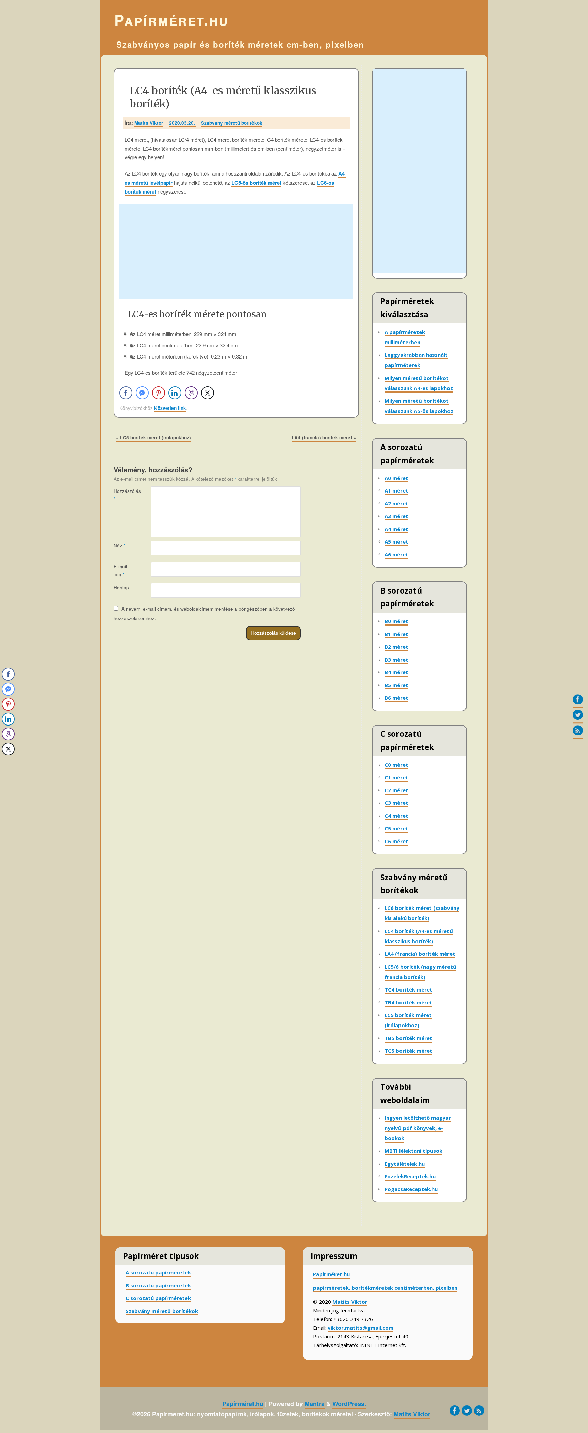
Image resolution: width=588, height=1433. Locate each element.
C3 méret (396, 802)
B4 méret (396, 672)
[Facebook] (578, 701)
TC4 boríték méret (408, 989)
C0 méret (396, 764)
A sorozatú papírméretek (158, 1272)
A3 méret (396, 516)
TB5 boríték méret (408, 1038)
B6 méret (396, 697)
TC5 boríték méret (408, 1050)
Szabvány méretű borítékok (231, 123)
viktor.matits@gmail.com (360, 1327)
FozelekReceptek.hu (410, 1176)
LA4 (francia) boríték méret (324, 437)
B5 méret (396, 685)
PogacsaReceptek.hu (411, 1189)
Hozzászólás (123, 495)
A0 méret (396, 477)
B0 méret (396, 621)
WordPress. (349, 1403)
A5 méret (396, 541)
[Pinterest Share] (158, 392)
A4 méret (396, 529)
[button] (8, 763)
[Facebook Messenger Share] (142, 392)
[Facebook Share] (125, 392)
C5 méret (396, 828)
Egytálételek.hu (405, 1163)
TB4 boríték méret (408, 1002)
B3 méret (396, 659)
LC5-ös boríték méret (256, 182)
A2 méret (396, 503)
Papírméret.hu (171, 20)
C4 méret (396, 815)
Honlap (121, 587)
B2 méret (396, 646)
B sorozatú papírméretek (158, 1285)
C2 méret (396, 790)
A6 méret (396, 554)
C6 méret (396, 841)
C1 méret (396, 777)
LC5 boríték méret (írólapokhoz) (153, 437)
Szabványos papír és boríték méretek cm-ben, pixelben (240, 44)
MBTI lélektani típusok (413, 1150)
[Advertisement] (236, 251)
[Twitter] (578, 716)
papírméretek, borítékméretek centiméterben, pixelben (385, 1287)
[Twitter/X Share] (207, 392)
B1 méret (396, 634)
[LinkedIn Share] (174, 392)
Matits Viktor (148, 123)
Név (119, 545)
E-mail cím (120, 570)
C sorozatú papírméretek (158, 1298)
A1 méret (396, 490)
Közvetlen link (170, 408)
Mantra (315, 1403)
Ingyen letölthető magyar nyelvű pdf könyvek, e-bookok (418, 1128)
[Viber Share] (191, 392)
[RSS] (578, 732)
